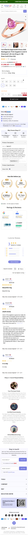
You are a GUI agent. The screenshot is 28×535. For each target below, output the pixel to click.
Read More (13, 161)
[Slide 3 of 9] (15, 45)
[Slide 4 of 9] (21, 45)
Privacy (13, 472)
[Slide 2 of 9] (9, 45)
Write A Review (14, 262)
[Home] (8, 6)
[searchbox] (8, 269)
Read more (20, 323)
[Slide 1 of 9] (3, 45)
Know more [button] (18, 125)
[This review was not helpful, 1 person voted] (20, 349)
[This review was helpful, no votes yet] (18, 297)
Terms (9, 472)
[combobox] (12, 11)
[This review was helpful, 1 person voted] (18, 349)
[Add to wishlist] (25, 20)
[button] (25, 66)
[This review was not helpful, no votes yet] (20, 297)
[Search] (25, 11)
